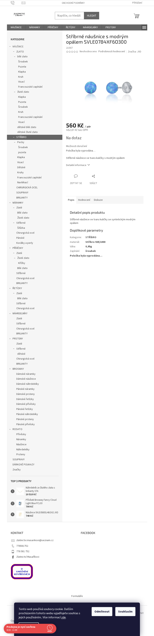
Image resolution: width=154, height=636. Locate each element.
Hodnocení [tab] (84, 200)
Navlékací (22, 182)
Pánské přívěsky (25, 424)
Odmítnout (101, 612)
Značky (17, 470)
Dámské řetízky (25, 399)
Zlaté (19, 208)
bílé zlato (22, 56)
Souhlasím (125, 612)
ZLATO (20, 52)
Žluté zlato (23, 218)
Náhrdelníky (22, 449)
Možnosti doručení (76, 146)
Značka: (134, 52)
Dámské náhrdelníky (27, 384)
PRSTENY (18, 339)
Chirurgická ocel (25, 233)
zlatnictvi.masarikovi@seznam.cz (35, 540)
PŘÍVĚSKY (18, 248)
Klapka (22, 72)
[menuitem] (16, 27)
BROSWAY (18, 369)
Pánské (20, 238)
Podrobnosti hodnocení (111, 51)
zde (63, 617)
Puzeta (22, 67)
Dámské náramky (25, 374)
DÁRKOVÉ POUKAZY (23, 464)
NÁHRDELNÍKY (20, 313)
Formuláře (77, 596)
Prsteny (20, 454)
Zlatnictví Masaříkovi (27, 557)
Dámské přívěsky (26, 404)
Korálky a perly (24, 243)
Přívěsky (21, 434)
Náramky (21, 439)
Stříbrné (21, 223)
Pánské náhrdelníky (27, 414)
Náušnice (21, 444)
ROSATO (17, 429)
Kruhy (20, 172)
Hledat (91, 15)
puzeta (22, 152)
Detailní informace (76, 165)
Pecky (20, 142)
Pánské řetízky (24, 409)
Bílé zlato (22, 213)
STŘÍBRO (21, 137)
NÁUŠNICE (18, 46)
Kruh (20, 77)
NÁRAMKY (18, 203)
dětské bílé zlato (26, 127)
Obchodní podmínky (73, 3)
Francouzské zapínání (30, 87)
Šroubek (23, 62)
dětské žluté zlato (27, 132)
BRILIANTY (22, 198)
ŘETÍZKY (17, 288)
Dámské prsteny (25, 394)
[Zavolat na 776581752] (16, 3)
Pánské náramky (25, 389)
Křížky (21, 263)
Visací (21, 82)
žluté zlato (23, 92)
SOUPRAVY (22, 193)
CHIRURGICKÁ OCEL (27, 187)
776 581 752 (22, 551)
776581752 (22, 546)
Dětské (21, 167)
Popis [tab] (71, 200)
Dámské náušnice (26, 379)
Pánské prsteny (25, 419)
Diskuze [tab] (98, 200)
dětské (21, 354)
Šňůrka (21, 228)
